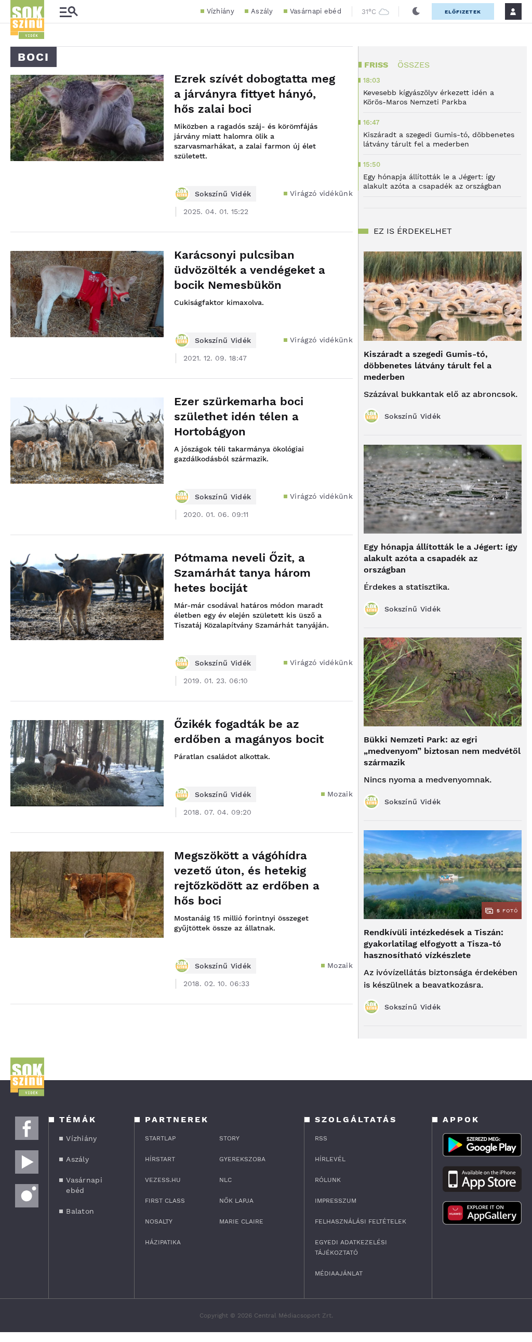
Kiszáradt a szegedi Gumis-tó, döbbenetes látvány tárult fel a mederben (427, 365)
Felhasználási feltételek (360, 1221)
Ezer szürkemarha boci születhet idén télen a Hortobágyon (238, 416)
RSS (321, 1138)
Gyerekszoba (242, 1159)
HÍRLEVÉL (330, 1159)
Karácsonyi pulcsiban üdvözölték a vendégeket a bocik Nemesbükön (249, 269)
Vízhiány (220, 11)
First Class (165, 1200)
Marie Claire (241, 1221)
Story (229, 1138)
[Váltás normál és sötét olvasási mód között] (416, 11)
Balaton (80, 1211)
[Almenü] (69, 11)
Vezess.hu (163, 1180)
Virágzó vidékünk (321, 193)
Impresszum (335, 1200)
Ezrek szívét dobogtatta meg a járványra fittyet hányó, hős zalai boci (254, 93)
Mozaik (340, 794)
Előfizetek (463, 12)
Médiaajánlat (339, 1273)
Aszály (262, 11)
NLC (225, 1180)
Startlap (160, 1138)
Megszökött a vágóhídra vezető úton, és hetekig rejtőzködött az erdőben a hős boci (247, 878)
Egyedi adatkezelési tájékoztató (351, 1247)
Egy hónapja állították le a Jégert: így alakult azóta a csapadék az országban (440, 558)
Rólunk (328, 1180)
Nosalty (158, 1221)
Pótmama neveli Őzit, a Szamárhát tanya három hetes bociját (242, 572)
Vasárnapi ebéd (315, 11)
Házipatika (163, 1242)
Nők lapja (236, 1200)
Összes (413, 65)
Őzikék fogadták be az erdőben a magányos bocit (249, 731)
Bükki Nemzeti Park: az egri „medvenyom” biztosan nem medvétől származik (442, 751)
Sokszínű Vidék (223, 194)
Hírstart (160, 1159)
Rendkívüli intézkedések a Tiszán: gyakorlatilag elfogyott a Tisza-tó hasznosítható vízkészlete (433, 943)
